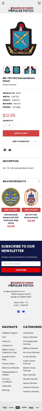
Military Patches (30, 348)
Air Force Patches (31, 352)
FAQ (4, 337)
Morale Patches (30, 379)
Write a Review (9, 84)
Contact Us (7, 345)
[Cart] (39, 3)
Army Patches (29, 356)
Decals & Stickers (31, 391)
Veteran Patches (31, 387)
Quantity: (8, 120)
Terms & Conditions (7, 380)
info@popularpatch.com (14, 291)
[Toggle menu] (3, 3)
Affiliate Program (10, 333)
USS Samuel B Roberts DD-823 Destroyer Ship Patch (11, 218)
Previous (33, 181)
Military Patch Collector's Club (9, 351)
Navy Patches (29, 374)
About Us (6, 341)
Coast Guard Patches (29, 362)
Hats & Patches (30, 337)
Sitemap (6, 390)
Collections (28, 333)
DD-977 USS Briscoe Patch (31, 216)
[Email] (10, 150)
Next (38, 181)
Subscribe (6, 386)
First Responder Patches (30, 342)
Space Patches (30, 383)
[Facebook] (5, 150)
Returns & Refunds (10, 367)
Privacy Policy (8, 363)
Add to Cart (11, 210)
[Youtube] (23, 312)
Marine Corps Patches (29, 369)
